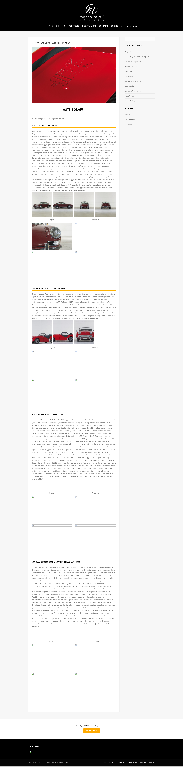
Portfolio (74, 26)
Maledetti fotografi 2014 (134, 91)
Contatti (103, 26)
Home (50, 26)
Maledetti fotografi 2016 (134, 62)
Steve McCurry (130, 96)
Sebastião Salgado (131, 101)
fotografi (128, 114)
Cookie (114, 26)
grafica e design (130, 119)
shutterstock (91, 731)
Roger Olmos (129, 52)
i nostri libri (89, 26)
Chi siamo (61, 26)
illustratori (128, 124)
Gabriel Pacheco (131, 66)
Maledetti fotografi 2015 (134, 81)
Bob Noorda (129, 86)
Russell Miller (129, 71)
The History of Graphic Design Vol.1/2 (138, 57)
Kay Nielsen (129, 76)
